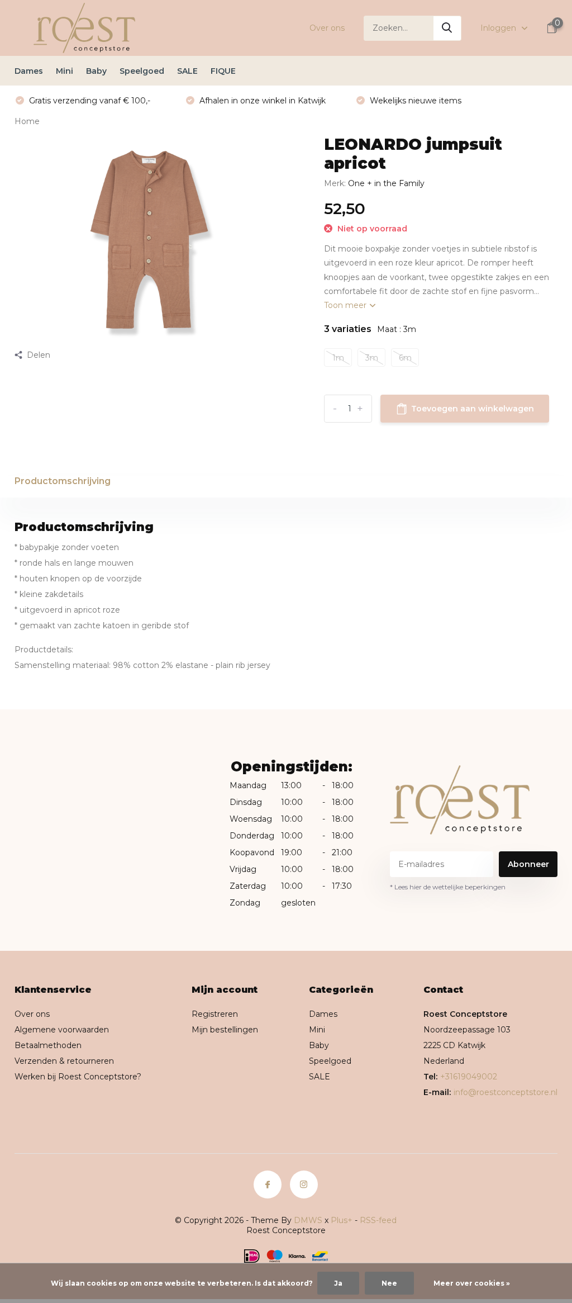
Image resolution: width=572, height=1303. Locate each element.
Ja (338, 1283)
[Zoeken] (447, 28)
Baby (96, 71)
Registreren (215, 1014)
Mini (64, 71)
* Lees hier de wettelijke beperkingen (448, 887)
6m (405, 358)
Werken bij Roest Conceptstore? (78, 1077)
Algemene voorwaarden (62, 1030)
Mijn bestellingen (225, 1030)
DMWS (308, 1220)
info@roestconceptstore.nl (505, 1092)
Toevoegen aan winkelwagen (472, 409)
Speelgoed (142, 71)
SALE (187, 71)
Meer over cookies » (471, 1283)
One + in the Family (386, 183)
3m (371, 358)
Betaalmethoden (48, 1045)
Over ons (327, 28)
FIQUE (223, 71)
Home (27, 121)
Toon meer (346, 305)
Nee (389, 1283)
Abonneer (528, 864)
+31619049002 (468, 1077)
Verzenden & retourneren (64, 1061)
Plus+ (341, 1220)
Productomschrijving (63, 481)
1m (338, 358)
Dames (29, 71)
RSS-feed (378, 1220)
